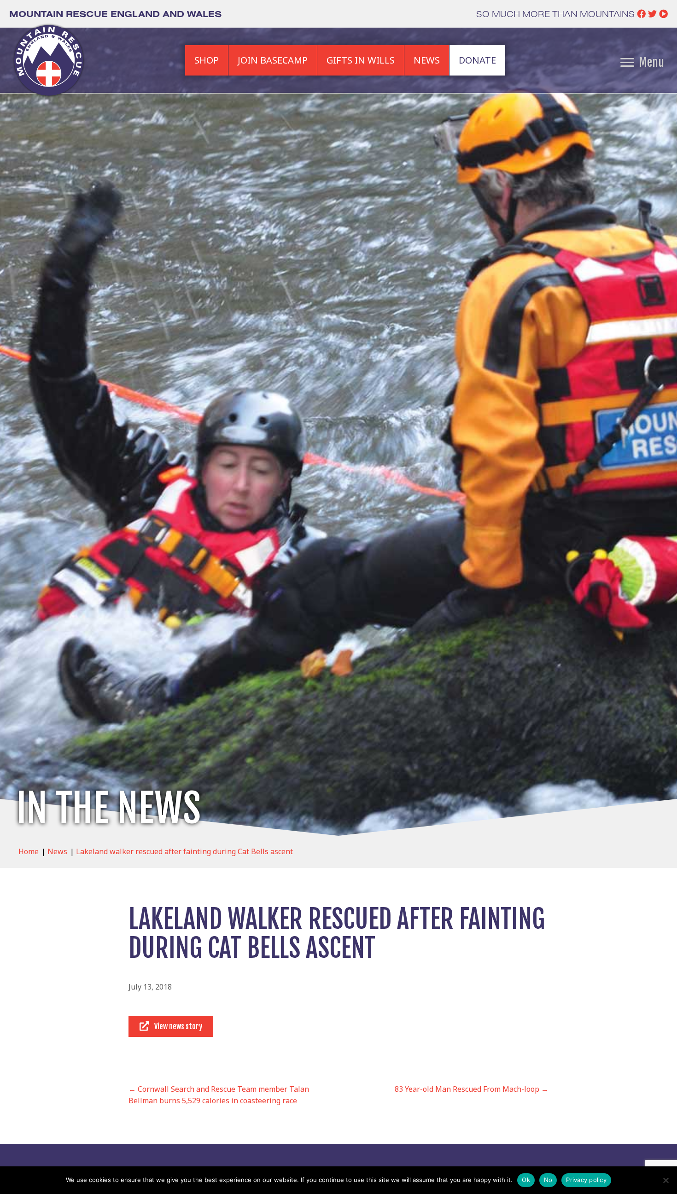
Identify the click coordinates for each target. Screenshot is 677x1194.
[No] (665, 1180)
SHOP (206, 60)
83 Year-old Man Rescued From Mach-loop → (472, 1089)
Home (28, 851)
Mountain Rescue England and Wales (115, 13)
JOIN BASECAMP (273, 60)
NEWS (427, 60)
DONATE (477, 60)
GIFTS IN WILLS (361, 60)
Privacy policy (586, 1179)
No (548, 1179)
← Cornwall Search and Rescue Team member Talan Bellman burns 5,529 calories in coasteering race (218, 1095)
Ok (526, 1179)
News (57, 851)
